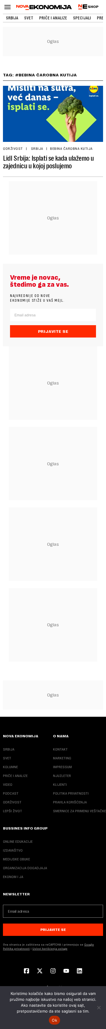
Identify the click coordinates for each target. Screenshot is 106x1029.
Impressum (62, 767)
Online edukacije (18, 842)
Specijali (82, 18)
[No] (99, 1007)
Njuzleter (62, 776)
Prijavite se (53, 331)
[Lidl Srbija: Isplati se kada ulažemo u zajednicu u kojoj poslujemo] (53, 114)
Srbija (12, 18)
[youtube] (66, 971)
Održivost (13, 149)
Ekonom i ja (13, 877)
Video (7, 785)
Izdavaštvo (13, 850)
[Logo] (44, 7)
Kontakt (60, 749)
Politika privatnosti (71, 793)
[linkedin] (79, 971)
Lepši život (12, 811)
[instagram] (53, 971)
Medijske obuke (16, 859)
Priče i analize (53, 18)
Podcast (11, 793)
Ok (54, 1020)
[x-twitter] (40, 971)
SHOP (93, 7)
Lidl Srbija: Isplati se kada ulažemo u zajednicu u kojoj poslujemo (48, 162)
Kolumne (10, 767)
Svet (28, 18)
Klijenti (60, 785)
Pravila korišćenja (70, 802)
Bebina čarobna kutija (71, 149)
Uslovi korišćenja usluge (49, 948)
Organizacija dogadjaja (25, 868)
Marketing (62, 758)
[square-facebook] (26, 971)
